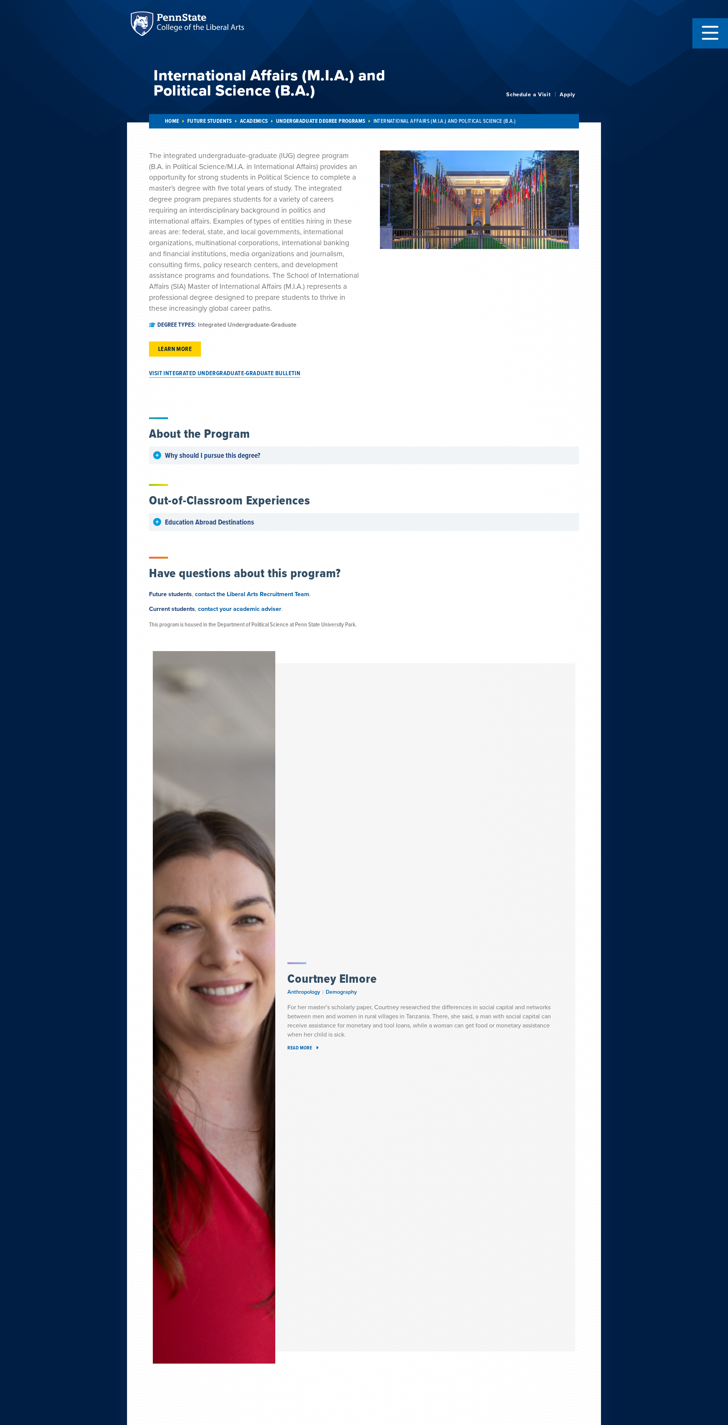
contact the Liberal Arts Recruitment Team (252, 594)
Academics (254, 121)
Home (172, 121)
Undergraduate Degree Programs (321, 121)
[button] (710, 33)
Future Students (209, 121)
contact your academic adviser (239, 608)
